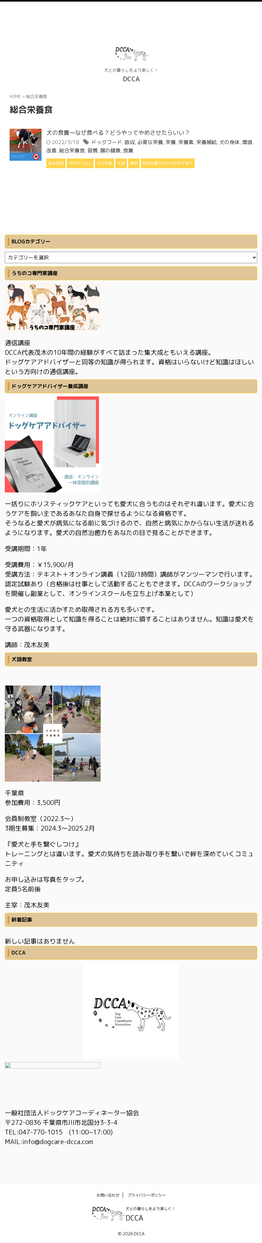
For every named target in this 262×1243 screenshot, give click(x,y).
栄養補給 (206, 142)
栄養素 (186, 142)
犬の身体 (229, 142)
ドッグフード (106, 142)
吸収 (130, 142)
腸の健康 (110, 150)
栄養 (171, 142)
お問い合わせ (107, 1195)
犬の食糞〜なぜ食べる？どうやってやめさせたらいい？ (118, 133)
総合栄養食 (72, 150)
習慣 (92, 150)
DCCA (131, 78)
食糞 (128, 150)
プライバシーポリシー (146, 1195)
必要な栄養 (150, 142)
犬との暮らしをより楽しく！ (150, 1208)
